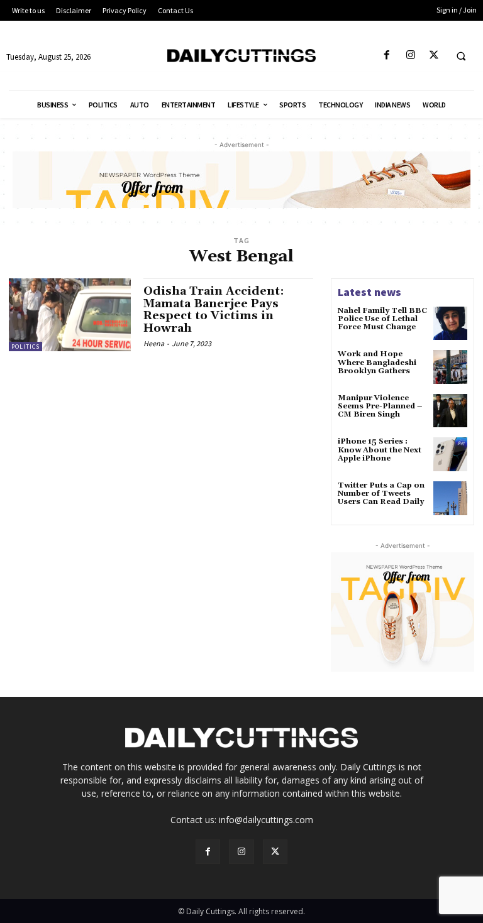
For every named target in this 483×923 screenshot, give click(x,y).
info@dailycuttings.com (266, 820)
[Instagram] (410, 55)
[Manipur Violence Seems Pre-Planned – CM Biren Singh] (450, 411)
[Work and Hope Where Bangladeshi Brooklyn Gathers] (450, 367)
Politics (25, 346)
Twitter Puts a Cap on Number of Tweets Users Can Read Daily (381, 493)
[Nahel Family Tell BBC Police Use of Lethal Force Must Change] (450, 324)
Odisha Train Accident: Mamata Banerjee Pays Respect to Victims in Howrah (213, 310)
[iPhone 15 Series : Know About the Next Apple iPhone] (450, 454)
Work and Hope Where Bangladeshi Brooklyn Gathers (377, 362)
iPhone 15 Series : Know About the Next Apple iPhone (379, 449)
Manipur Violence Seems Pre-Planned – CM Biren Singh (380, 406)
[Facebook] (387, 55)
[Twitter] (433, 55)
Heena (153, 343)
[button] (461, 56)
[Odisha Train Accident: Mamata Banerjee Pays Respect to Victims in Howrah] (70, 314)
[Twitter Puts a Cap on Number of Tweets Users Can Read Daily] (450, 498)
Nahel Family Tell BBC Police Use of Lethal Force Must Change (382, 319)
